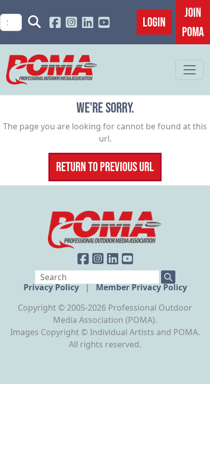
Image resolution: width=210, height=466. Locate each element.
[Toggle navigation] (189, 70)
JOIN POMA (193, 22)
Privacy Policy (52, 287)
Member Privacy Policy (141, 287)
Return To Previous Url (105, 166)
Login (154, 22)
